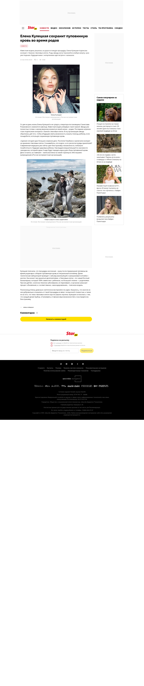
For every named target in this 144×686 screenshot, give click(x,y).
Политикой (57, 345)
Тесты (86, 28)
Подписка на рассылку (59, 340)
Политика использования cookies (54, 371)
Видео (54, 28)
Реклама (58, 368)
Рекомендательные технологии (78, 371)
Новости (44, 28)
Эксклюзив (65, 28)
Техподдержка (95, 371)
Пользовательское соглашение (96, 368)
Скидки (119, 28)
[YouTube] (83, 364)
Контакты (50, 368)
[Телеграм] (66, 364)
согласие (58, 343)
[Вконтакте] (72, 364)
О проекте (41, 368)
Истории (76, 28)
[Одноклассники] (77, 364)
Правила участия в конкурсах (73, 368)
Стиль (94, 28)
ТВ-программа (105, 28)
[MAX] (61, 364)
